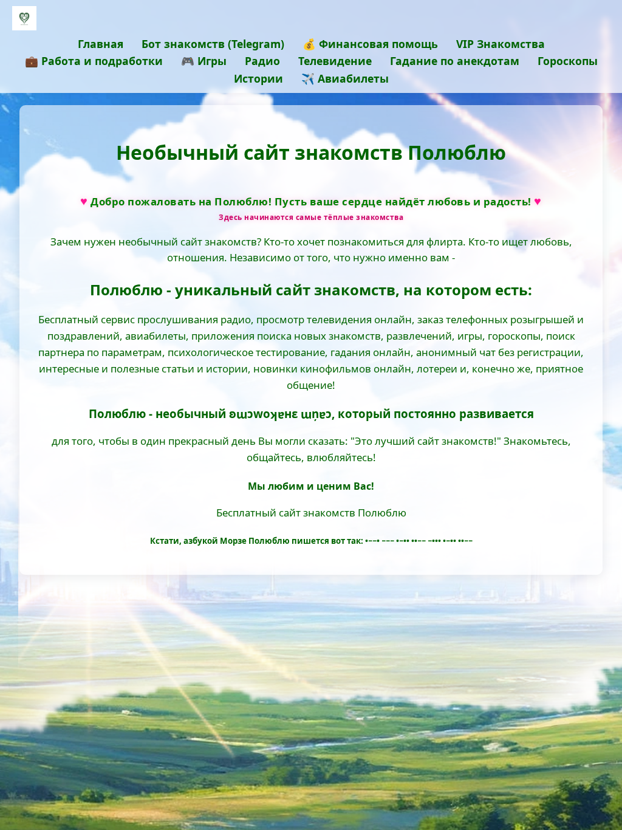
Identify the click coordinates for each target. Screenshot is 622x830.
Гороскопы (568, 60)
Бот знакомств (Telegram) (213, 43)
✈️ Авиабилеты (345, 78)
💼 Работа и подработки (94, 60)
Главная (100, 43)
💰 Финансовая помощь (370, 43)
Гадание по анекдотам (454, 60)
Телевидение (335, 60)
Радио (262, 60)
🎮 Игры (204, 60)
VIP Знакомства (500, 43)
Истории (258, 78)
